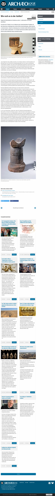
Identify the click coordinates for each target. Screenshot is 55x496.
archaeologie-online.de (5, 11)
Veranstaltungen (41, 28)
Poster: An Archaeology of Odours (8, 190)
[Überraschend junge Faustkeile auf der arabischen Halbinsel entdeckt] (9, 354)
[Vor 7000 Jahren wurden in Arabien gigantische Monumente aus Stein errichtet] (9, 312)
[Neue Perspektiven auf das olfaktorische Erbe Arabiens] (27, 228)
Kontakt (26, 482)
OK (49, 494)
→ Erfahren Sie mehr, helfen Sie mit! (8, 489)
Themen (15, 9)
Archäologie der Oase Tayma (7, 195)
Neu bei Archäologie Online (43, 32)
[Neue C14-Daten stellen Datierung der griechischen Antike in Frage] (27, 311)
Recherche (23, 9)
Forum (47, 9)
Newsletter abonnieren (45, 56)
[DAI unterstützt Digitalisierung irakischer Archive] (35, 208)
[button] (5, 201)
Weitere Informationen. (33, 494)
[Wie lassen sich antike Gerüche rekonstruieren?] (27, 354)
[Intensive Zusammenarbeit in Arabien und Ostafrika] (9, 404)
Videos (39, 46)
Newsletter (51, 59)
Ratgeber (40, 9)
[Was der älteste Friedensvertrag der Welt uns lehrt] (1, 208)
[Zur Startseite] (18, 3)
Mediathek (32, 9)
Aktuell (7, 9)
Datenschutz (31, 482)
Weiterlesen (14, 254)
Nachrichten (40, 19)
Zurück (18, 474)
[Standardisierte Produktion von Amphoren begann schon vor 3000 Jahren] (27, 268)
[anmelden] (53, 9)
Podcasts (40, 49)
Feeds (39, 25)
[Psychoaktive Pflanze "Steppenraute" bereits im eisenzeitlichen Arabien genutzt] (9, 268)
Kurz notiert (17, 11)
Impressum (22, 482)
